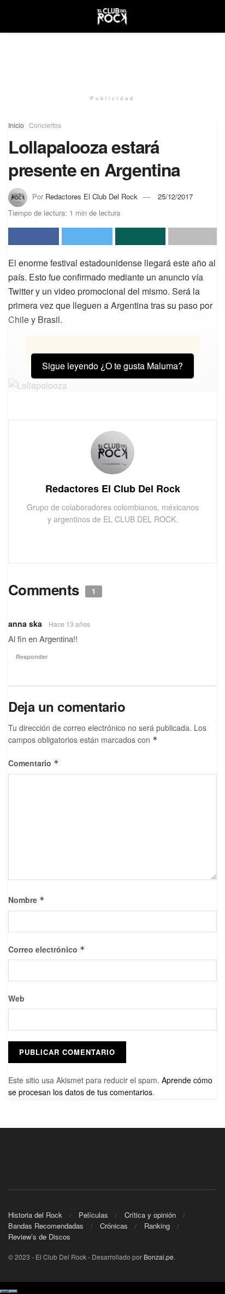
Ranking (157, 1225)
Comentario (33, 763)
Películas (93, 1215)
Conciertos (45, 125)
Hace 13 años (69, 623)
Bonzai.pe (159, 1256)
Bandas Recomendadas (46, 1225)
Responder (32, 656)
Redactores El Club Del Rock (91, 196)
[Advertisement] (112, 57)
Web (16, 998)
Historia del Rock (35, 1215)
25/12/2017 (175, 196)
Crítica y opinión (150, 1215)
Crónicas (114, 1225)
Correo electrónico (46, 949)
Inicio (16, 125)
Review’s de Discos (39, 1236)
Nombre (26, 899)
